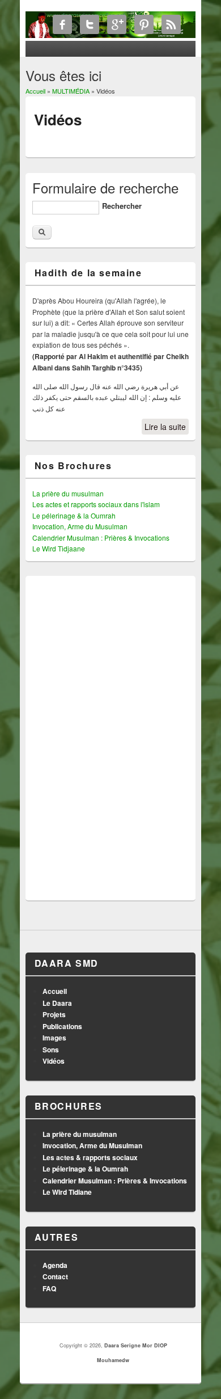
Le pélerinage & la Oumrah (74, 515)
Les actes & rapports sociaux (90, 1157)
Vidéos (53, 1061)
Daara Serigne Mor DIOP (135, 1345)
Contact (55, 1276)
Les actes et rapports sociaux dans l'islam (96, 504)
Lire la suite (165, 426)
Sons (50, 1049)
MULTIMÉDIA (71, 90)
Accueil (35, 90)
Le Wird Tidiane (67, 1192)
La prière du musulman (68, 493)
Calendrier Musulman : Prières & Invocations (100, 537)
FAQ (49, 1288)
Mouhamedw (113, 1360)
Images (54, 1038)
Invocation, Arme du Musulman (80, 526)
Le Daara (57, 1003)
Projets (54, 1014)
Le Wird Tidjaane (58, 548)
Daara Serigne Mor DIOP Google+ (116, 24)
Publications (62, 1026)
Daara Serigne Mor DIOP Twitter (89, 24)
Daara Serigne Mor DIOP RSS (171, 24)
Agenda (54, 1265)
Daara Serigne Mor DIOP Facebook (62, 24)
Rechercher (122, 205)
